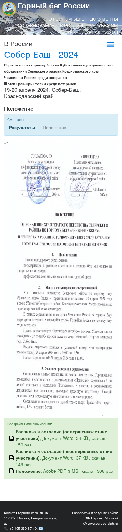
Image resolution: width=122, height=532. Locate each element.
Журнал (91, 32)
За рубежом (103, 25)
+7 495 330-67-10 (23, 528)
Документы (104, 19)
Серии (68, 32)
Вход (112, 32)
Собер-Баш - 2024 (41, 54)
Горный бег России (54, 5)
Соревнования (36, 25)
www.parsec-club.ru (103, 523)
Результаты (22, 127)
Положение (28, 471)
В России (71, 25)
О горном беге (66, 19)
